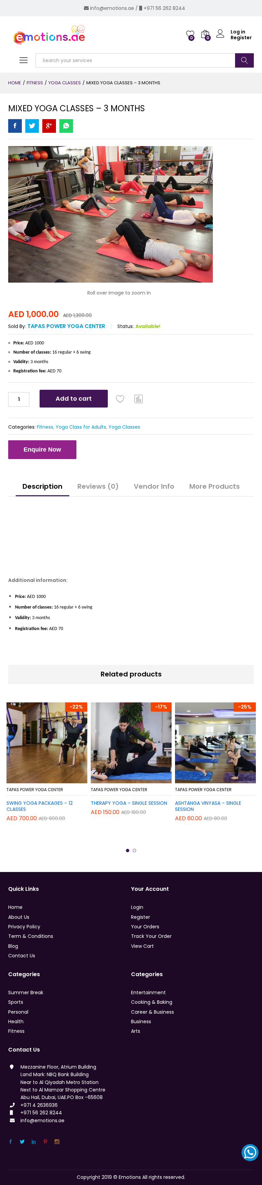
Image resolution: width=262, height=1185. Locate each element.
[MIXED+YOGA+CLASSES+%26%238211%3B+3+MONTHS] (32, 126)
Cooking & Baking (151, 1002)
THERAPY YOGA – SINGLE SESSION (129, 803)
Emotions (130, 1177)
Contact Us (21, 955)
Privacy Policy (24, 926)
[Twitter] (22, 1142)
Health (16, 1021)
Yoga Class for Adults (81, 427)
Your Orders (145, 926)
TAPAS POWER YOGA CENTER (66, 326)
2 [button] (134, 850)
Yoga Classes (124, 427)
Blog (13, 946)
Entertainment (148, 992)
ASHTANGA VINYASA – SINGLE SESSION (208, 806)
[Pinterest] (45, 1142)
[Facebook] (10, 1142)
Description (42, 486)
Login (137, 907)
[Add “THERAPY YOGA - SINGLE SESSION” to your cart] (122, 779)
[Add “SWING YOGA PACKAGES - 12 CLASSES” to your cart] (38, 779)
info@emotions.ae (112, 8)
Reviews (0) (98, 486)
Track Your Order (151, 936)
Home (15, 907)
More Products (214, 486)
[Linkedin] (34, 1142)
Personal (18, 1012)
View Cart (142, 946)
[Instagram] (57, 1142)
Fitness (45, 427)
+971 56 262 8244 (164, 8)
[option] (47, 765)
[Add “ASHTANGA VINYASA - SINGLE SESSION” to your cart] (207, 779)
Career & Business (152, 1012)
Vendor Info (154, 486)
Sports (15, 1002)
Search (244, 60)
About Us (18, 917)
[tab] (42, 489)
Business (141, 1021)
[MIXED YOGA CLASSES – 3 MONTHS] (15, 126)
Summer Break (25, 992)
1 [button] (127, 850)
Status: (125, 326)
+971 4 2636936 (39, 1105)
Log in (238, 32)
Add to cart (74, 398)
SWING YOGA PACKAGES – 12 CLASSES (39, 806)
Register (241, 38)
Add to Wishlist (120, 398)
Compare (139, 398)
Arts (135, 1031)
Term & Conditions (30, 936)
